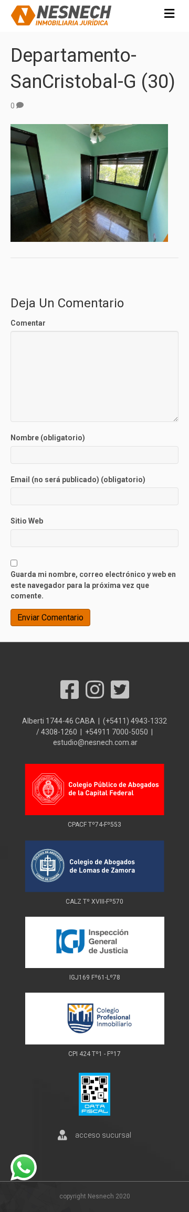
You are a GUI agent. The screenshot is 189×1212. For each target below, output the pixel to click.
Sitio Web (26, 521)
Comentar (28, 323)
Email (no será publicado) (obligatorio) (77, 479)
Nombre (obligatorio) (47, 437)
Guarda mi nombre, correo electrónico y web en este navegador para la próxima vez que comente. (93, 585)
